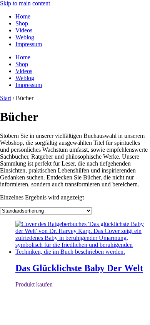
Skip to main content (25, 3)
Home (22, 16)
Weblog (24, 37)
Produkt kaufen (34, 284)
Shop (21, 23)
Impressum (28, 44)
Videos (23, 30)
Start (5, 98)
